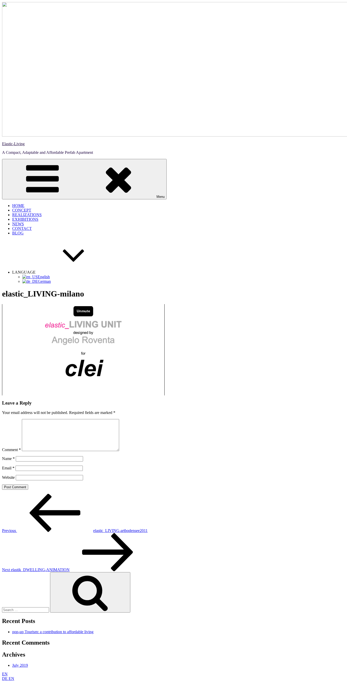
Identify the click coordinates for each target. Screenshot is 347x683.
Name (8, 458)
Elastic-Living (13, 144)
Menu (160, 197)
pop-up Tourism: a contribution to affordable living (52, 632)
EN (5, 674)
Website (8, 477)
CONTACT (22, 228)
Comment (11, 450)
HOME (18, 205)
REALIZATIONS (27, 215)
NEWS (18, 224)
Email (8, 468)
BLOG (18, 233)
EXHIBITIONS (25, 219)
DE (5, 678)
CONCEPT (21, 210)
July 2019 (20, 665)
